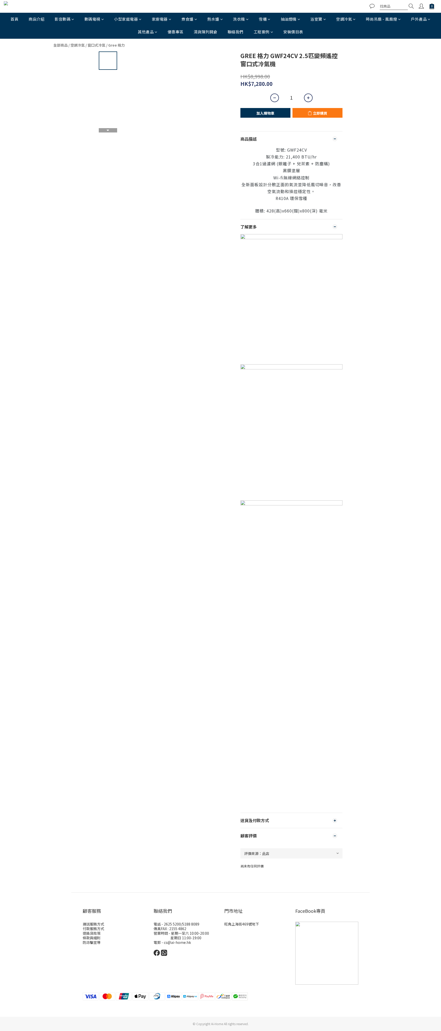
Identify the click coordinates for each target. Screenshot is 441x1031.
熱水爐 (213, 19)
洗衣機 (239, 19)
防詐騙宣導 (92, 942)
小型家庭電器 (126, 19)
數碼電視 (92, 19)
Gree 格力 (116, 45)
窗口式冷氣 (96, 45)
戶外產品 (419, 19)
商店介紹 (36, 19)
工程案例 (262, 31)
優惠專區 (175, 31)
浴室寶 (316, 19)
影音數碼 (62, 19)
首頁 (14, 19)
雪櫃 (263, 19)
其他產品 (146, 31)
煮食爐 (187, 19)
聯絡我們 (235, 31)
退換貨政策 (92, 933)
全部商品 (60, 45)
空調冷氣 (344, 19)
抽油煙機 (289, 19)
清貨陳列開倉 (205, 31)
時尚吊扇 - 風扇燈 (381, 19)
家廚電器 (160, 19)
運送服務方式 (93, 924)
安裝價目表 (293, 31)
